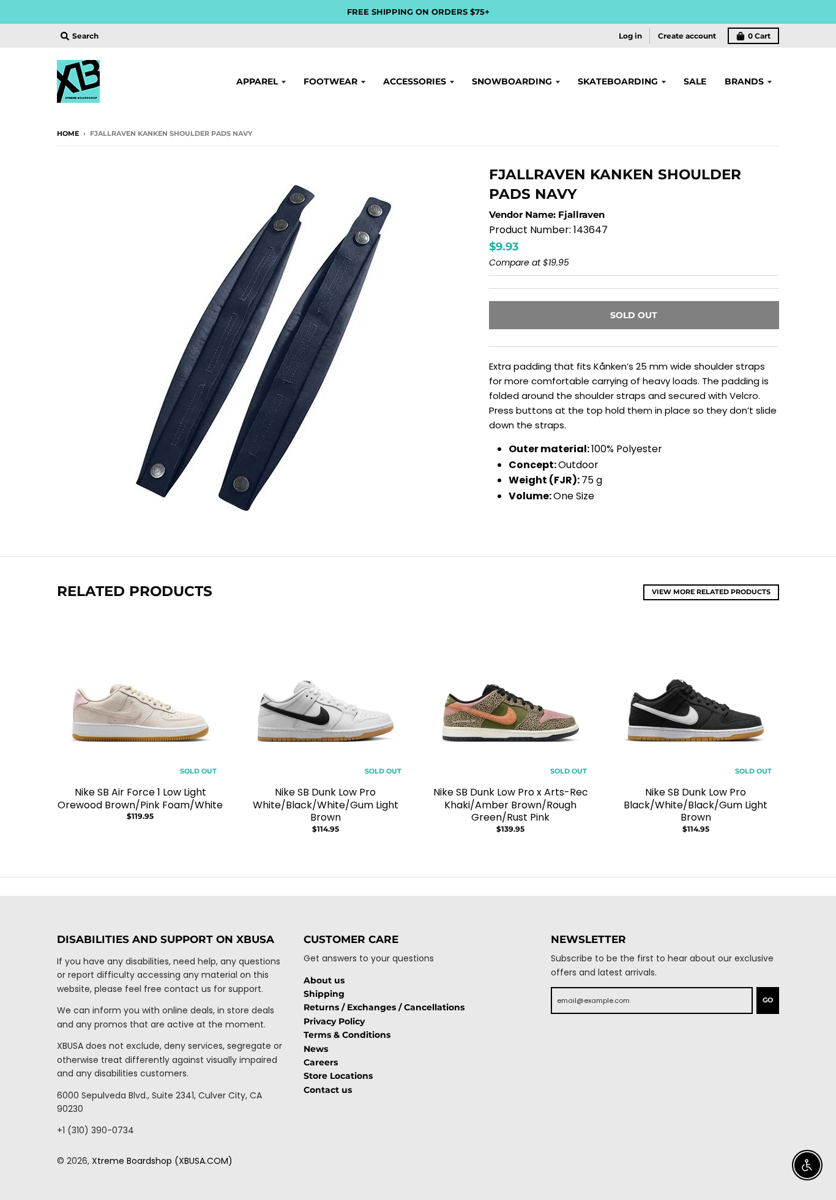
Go (768, 1000)
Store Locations (338, 1075)
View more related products (711, 591)
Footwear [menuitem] (330, 81)
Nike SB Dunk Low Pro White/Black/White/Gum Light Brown (325, 805)
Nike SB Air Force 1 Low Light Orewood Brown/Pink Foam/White (140, 798)
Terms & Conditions (347, 1034)
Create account (687, 35)
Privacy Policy (334, 1021)
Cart (759, 35)
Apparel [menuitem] (257, 81)
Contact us (328, 1089)
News (316, 1048)
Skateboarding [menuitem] (618, 81)
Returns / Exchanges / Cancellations (384, 1007)
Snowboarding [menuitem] (512, 81)
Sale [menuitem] (695, 81)
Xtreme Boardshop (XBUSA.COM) (162, 1161)
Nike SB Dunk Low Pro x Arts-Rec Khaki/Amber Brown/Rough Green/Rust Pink (510, 805)
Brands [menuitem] (744, 81)
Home (68, 133)
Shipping (324, 993)
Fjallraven (581, 214)
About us (324, 980)
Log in (630, 35)
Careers (321, 1062)
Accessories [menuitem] (414, 81)
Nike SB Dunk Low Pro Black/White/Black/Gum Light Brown (695, 805)
